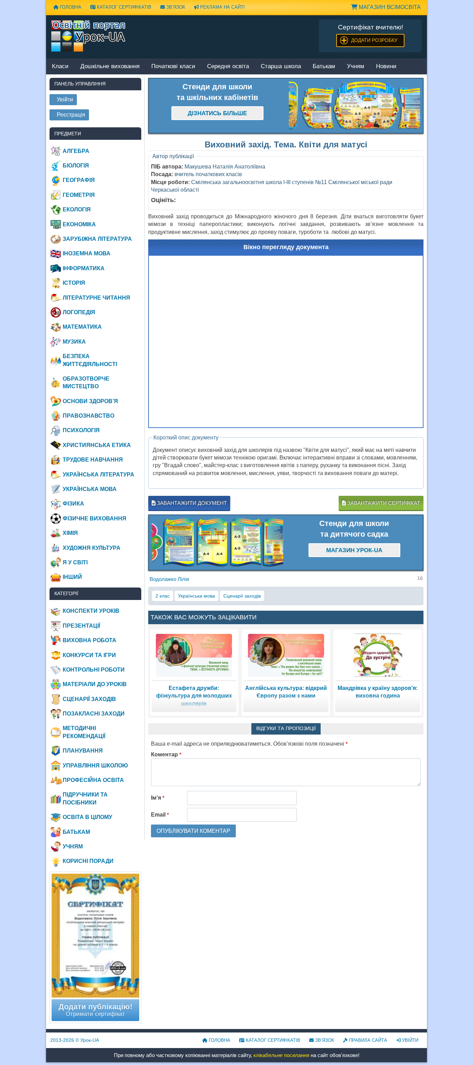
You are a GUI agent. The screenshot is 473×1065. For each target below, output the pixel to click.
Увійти (409, 1040)
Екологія (77, 209)
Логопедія (79, 312)
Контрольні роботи (94, 670)
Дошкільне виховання (110, 66)
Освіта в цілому (87, 817)
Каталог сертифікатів (123, 7)
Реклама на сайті (222, 7)
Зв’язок (175, 7)
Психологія (81, 430)
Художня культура (92, 548)
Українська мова (196, 596)
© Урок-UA (74, 1040)
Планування (83, 751)
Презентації (81, 626)
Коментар (166, 754)
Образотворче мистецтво (86, 382)
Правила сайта (367, 1040)
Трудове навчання (93, 460)
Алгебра (76, 151)
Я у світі (75, 562)
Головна (70, 7)
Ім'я (157, 798)
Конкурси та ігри (89, 655)
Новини (386, 66)
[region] (354, 105)
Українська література (98, 474)
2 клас (162, 596)
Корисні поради (88, 861)
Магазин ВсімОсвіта (389, 7)
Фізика (73, 504)
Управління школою (95, 765)
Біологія (76, 166)
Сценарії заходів (242, 596)
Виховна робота (89, 640)
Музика (74, 342)
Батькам (324, 66)
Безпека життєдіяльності (90, 360)
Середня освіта (228, 66)
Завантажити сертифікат (383, 503)
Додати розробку (374, 40)
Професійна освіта (93, 780)
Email (160, 815)
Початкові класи (173, 66)
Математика (82, 327)
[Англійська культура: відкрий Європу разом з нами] (286, 655)
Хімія (70, 533)
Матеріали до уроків (95, 684)
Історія (74, 283)
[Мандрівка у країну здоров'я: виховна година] (377, 655)
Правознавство (88, 416)
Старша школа (281, 66)
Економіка (79, 224)
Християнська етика (97, 445)
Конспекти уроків (91, 611)
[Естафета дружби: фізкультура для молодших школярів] (194, 655)
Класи (60, 66)
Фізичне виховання (94, 518)
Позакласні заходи (94, 714)
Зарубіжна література (97, 239)
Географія (79, 180)
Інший (72, 577)
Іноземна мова (86, 253)
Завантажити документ (191, 503)
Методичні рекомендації (84, 732)
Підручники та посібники (85, 798)
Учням (355, 66)
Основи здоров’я (90, 401)
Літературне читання (96, 298)
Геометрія (79, 195)
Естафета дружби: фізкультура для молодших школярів (194, 696)
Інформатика (84, 268)
